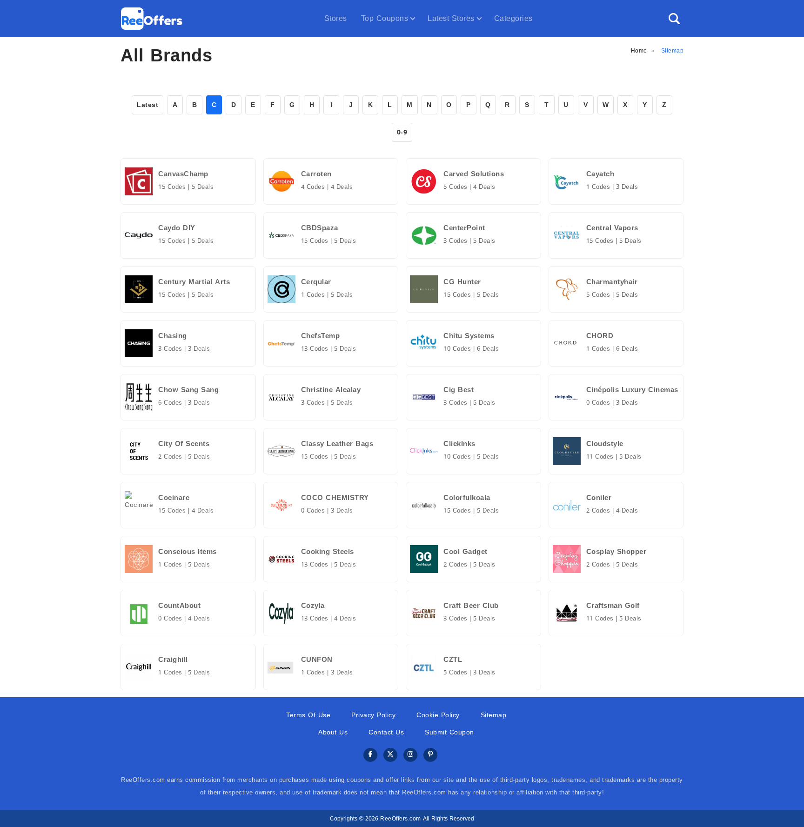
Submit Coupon (449, 732)
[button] (674, 18)
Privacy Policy (373, 715)
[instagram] (410, 755)
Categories (513, 18)
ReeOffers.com (400, 819)
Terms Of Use (308, 715)
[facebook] (370, 755)
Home (639, 51)
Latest (147, 105)
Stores (335, 18)
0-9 (402, 132)
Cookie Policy (438, 715)
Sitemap (494, 715)
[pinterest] (430, 755)
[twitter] (390, 755)
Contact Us (386, 732)
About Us (333, 732)
